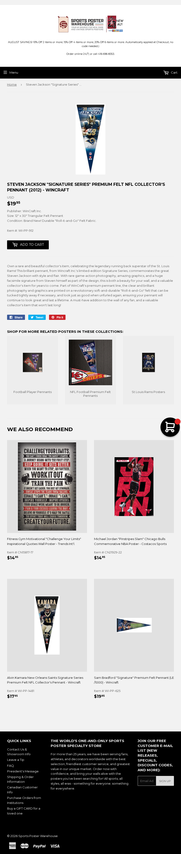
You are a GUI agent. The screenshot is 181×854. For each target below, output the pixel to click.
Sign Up (165, 781)
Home (12, 84)
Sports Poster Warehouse (38, 836)
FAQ (10, 765)
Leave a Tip (15, 760)
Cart (173, 72)
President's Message (23, 771)
